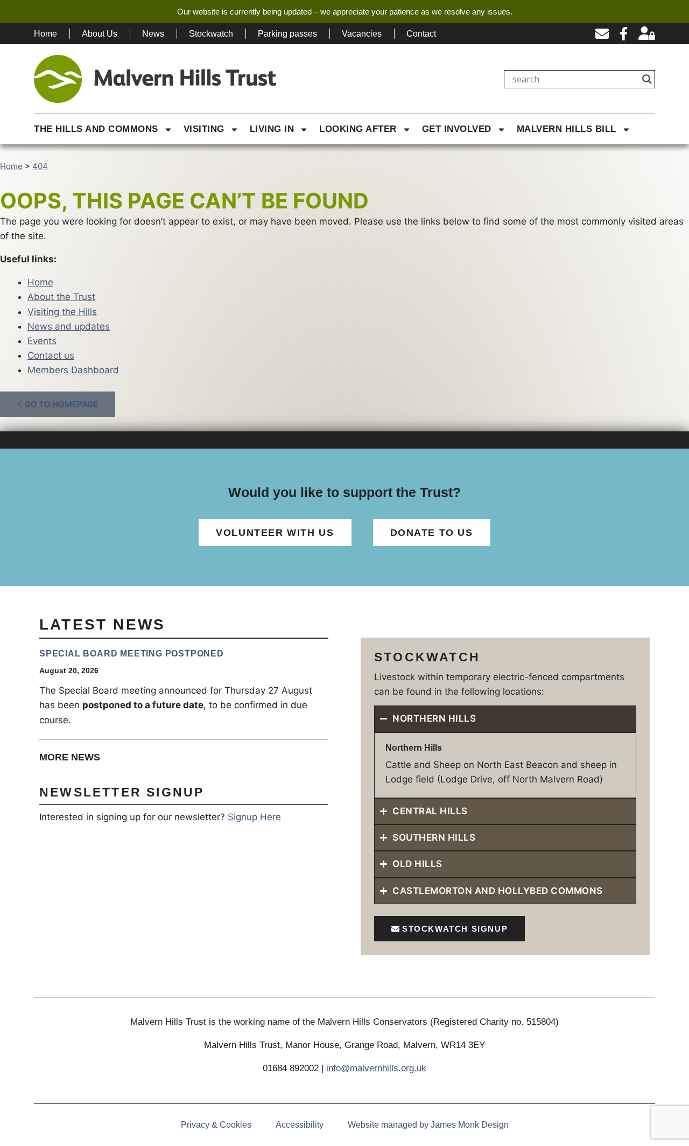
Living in (272, 129)
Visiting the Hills (62, 311)
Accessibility (300, 1124)
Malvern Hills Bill (566, 129)
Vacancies (362, 33)
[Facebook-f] (623, 33)
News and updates (68, 326)
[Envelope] (602, 33)
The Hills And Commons (96, 129)
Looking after (358, 129)
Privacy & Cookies (216, 1124)
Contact (421, 33)
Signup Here (254, 817)
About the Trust (61, 296)
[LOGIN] (646, 33)
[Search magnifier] (647, 79)
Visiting (204, 129)
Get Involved (456, 129)
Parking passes (287, 33)
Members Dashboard (73, 370)
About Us (99, 33)
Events (42, 341)
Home (45, 33)
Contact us (50, 355)
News (153, 33)
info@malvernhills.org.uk (376, 1068)
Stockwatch (211, 33)
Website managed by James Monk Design (428, 1124)
